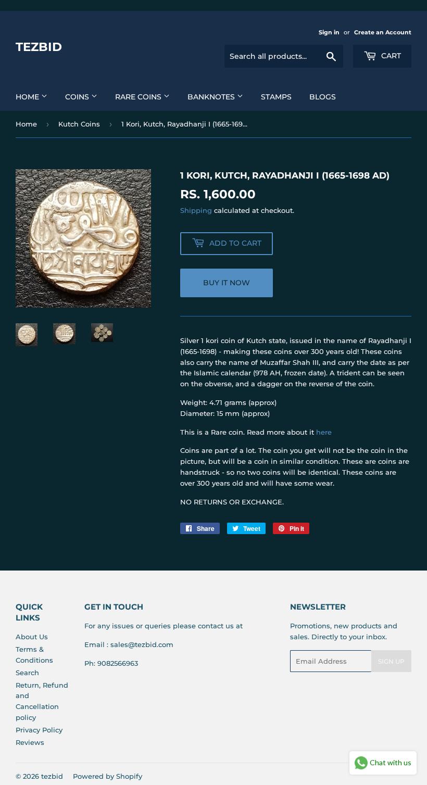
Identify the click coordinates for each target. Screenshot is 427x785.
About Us (32, 636)
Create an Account (382, 32)
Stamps (276, 97)
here (324, 432)
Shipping (196, 210)
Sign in (329, 32)
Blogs (322, 97)
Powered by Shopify (107, 776)
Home (28, 97)
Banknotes (212, 97)
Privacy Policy (39, 730)
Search (27, 672)
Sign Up (391, 661)
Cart (390, 55)
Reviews (30, 742)
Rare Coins (139, 97)
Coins (78, 97)
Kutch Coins (79, 124)
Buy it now (226, 282)
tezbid (39, 47)
